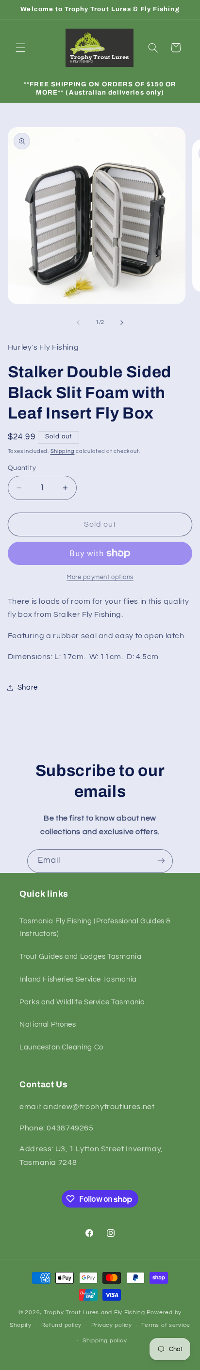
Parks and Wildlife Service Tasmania (82, 1002)
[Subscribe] (161, 861)
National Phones (47, 1024)
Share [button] (27, 687)
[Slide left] (78, 322)
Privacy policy (111, 1325)
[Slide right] (122, 322)
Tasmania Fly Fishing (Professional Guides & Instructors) (95, 927)
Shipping (62, 451)
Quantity (22, 468)
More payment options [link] (100, 577)
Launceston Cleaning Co (61, 1047)
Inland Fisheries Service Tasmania (78, 979)
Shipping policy (105, 1340)
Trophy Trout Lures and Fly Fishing (94, 1312)
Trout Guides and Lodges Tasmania (80, 956)
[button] (20, 47)
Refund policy (61, 1325)
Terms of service (165, 1325)
